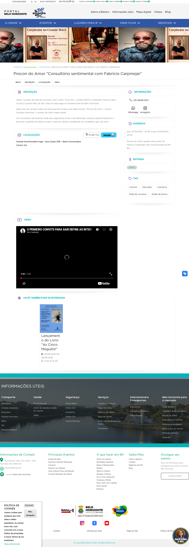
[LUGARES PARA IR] (100, 23)
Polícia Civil (70, 408)
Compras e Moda (104, 480)
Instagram (145, 112)
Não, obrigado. (30, 513)
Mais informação (12, 544)
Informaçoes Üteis (94, 531)
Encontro (32, 67)
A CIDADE (11, 23)
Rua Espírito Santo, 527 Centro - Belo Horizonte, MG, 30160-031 (18, 462)
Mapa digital (143, 12)
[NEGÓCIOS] (174, 23)
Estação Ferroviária (9, 417)
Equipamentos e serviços (172, 420)
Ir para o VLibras (142, 1)
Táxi (3, 425)
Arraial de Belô (54, 459)
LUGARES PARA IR (86, 23)
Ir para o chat (128, 1)
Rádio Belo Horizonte (22, 474)
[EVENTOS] (54, 23)
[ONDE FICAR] (138, 23)
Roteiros (100, 489)
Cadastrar (175, 476)
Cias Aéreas (103, 428)
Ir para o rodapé (115, 1)
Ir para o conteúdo (86, 1)
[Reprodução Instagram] (47, 45)
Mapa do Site (132, 531)
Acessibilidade (19, 1)
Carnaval (51, 465)
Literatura (44, 67)
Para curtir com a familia (107, 483)
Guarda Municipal (73, 421)
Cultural (133, 187)
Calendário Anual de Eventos (174, 411)
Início (18, 82)
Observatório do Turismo (172, 429)
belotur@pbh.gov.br (12, 468)
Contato (132, 462)
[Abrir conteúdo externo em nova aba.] (91, 135)
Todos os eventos (104, 459)
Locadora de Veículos (107, 403)
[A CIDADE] (20, 23)
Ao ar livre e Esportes (106, 477)
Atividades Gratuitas (105, 462)
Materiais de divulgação (172, 424)
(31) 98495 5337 (141, 100)
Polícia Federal (136, 415)
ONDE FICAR (128, 23)
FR (63, 2)
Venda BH (166, 437)
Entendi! (29, 505)
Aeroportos (6, 403)
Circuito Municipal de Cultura (60, 474)
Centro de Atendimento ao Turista (109, 422)
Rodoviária (5, 412)
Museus (100, 468)
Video (57, 82)
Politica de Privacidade (170, 531)
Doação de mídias (169, 415)
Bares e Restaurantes (105, 465)
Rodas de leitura (159, 194)
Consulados (135, 407)
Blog (168, 12)
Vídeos (158, 12)
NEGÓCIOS (165, 23)
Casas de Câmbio (105, 408)
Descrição (30, 82)
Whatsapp (133, 112)
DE (67, 2)
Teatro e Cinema (103, 471)
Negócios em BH (136, 465)
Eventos (18, 67)
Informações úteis (123, 12)
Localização (45, 82)
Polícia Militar (71, 403)
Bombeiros (70, 412)
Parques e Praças (104, 474)
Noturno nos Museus (56, 468)
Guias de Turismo (105, 417)
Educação (147, 187)
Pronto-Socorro (40, 403)
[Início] (25, 8)
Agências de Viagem (106, 412)
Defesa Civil (70, 417)
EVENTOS (46, 23)
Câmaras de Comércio (139, 411)
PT (70, 2)
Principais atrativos (170, 433)
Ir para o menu (101, 1)
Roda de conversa (137, 194)
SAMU (36, 415)
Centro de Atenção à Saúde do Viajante (45, 409)
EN (60, 2)
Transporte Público (9, 430)
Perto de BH (102, 486)
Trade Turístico (168, 407)
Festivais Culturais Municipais (60, 462)
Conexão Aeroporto (9, 408)
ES (73, 2)
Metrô (3, 421)
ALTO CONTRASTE (48, 1)
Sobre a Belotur (100, 12)
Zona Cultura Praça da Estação (61, 471)
